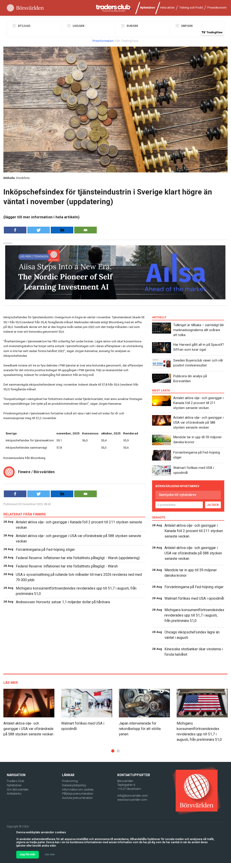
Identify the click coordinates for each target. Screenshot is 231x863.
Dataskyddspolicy (74, 785)
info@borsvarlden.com (132, 795)
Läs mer (50, 854)
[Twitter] (38, 230)
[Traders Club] (113, 8)
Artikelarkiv (14, 793)
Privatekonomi (216, 7)
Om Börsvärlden (18, 789)
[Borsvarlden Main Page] (25, 8)
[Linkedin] (62, 230)
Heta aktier (167, 7)
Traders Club (15, 781)
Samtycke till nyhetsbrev (177, 495)
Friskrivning (70, 781)
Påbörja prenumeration (77, 793)
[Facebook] (15, 230)
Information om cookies (78, 789)
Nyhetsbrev (147, 7)
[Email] (85, 230)
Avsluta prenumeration (77, 798)
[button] (113, 751)
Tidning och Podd (191, 7)
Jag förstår (27, 854)
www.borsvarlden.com (132, 799)
